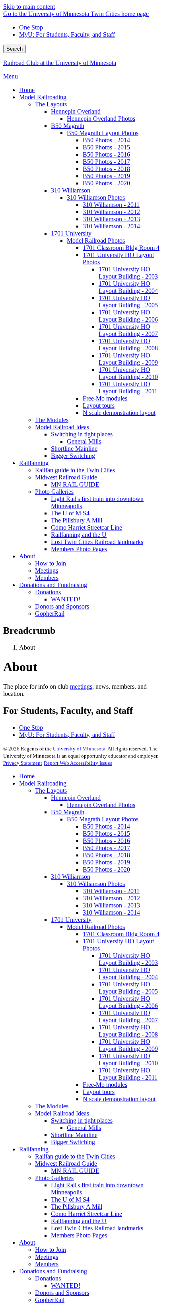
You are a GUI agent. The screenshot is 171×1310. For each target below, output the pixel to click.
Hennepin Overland (76, 797)
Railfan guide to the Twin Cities (75, 1156)
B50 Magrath (67, 812)
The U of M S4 (70, 1199)
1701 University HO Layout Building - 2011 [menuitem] (128, 388)
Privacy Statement (22, 763)
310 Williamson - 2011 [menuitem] (111, 204)
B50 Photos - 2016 (106, 840)
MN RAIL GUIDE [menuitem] (75, 484)
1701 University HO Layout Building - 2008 (128, 1031)
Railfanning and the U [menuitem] (79, 534)
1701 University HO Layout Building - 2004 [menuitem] (128, 287)
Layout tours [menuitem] (99, 405)
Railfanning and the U (79, 1221)
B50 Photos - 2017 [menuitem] (106, 161)
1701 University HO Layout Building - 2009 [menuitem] (128, 359)
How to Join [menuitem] (50, 563)
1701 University (71, 919)
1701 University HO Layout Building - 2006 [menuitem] (128, 316)
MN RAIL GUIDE (75, 1170)
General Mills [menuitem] (84, 441)
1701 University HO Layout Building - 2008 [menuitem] (128, 345)
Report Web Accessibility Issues (78, 763)
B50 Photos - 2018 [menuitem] (106, 168)
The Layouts (51, 790)
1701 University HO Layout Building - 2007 (128, 1016)
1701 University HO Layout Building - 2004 (128, 973)
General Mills (84, 1127)
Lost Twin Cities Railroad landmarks (97, 1228)
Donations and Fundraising (53, 1271)
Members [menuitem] (46, 577)
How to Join (50, 1249)
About (27, 1242)
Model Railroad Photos (96, 926)
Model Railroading (42, 783)
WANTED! (65, 1285)
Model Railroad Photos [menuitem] (96, 240)
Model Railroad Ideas (62, 1113)
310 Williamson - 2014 (111, 912)
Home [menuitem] (27, 89)
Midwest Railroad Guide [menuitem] (66, 477)
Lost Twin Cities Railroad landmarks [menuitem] (97, 541)
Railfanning (34, 1149)
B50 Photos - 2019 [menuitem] (106, 176)
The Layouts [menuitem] (51, 104)
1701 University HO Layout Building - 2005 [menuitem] (128, 301)
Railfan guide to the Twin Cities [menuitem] (75, 470)
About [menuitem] (27, 556)
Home (27, 776)
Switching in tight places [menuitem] (82, 434)
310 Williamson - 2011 (111, 891)
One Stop (31, 27)
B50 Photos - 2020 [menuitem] (106, 183)
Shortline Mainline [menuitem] (74, 448)
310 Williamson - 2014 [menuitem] (111, 226)
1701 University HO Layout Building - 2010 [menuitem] (128, 373)
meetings (81, 686)
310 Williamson (70, 876)
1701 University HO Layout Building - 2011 (128, 1074)
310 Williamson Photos (96, 883)
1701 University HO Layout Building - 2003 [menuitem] (128, 273)
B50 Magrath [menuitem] (67, 125)
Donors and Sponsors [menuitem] (62, 606)
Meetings (46, 1256)
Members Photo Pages (79, 1235)
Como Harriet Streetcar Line (86, 1213)
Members (46, 1264)
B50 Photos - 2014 (106, 826)
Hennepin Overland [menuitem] (76, 111)
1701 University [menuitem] (71, 233)
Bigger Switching (73, 1142)
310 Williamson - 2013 (111, 905)
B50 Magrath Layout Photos (102, 819)
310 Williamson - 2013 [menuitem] (111, 219)
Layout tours (99, 1091)
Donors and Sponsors (62, 1292)
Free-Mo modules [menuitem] (105, 398)
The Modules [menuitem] (51, 419)
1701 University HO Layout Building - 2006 (128, 1002)
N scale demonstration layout (119, 1099)
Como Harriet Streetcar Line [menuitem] (86, 527)
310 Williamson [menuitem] (70, 190)
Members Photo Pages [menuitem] (79, 549)
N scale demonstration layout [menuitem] (119, 412)
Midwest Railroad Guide (66, 1163)
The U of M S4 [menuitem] (70, 513)
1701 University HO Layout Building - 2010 (128, 1059)
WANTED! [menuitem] (65, 599)
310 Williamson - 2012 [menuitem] (111, 211)
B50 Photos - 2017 (106, 848)
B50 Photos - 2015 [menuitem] (106, 147)
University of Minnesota (79, 749)
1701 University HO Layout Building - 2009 (128, 1045)
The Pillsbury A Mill (76, 1206)
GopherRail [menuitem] (49, 613)
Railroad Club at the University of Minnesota (59, 62)
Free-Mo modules (105, 1084)
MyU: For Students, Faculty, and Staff (67, 34)
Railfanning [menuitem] (34, 463)
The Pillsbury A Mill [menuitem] (76, 520)
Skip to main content (29, 6)
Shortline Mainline (74, 1134)
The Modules (51, 1106)
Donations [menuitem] (48, 592)
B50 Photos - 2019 (106, 862)
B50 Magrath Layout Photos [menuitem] (102, 133)
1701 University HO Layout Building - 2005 (128, 988)
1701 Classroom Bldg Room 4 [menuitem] (121, 247)
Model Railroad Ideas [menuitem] (62, 427)
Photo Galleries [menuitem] (54, 491)
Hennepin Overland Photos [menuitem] (101, 118)
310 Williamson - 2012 (111, 898)
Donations (48, 1278)
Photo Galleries (54, 1177)
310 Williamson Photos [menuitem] (96, 197)
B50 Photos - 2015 (106, 833)
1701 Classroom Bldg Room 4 (121, 934)
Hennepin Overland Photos (101, 804)
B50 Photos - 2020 (106, 869)
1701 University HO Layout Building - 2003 (128, 959)
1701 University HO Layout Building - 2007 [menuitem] (128, 330)
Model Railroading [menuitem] (42, 97)
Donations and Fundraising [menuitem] (53, 584)
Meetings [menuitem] (46, 570)
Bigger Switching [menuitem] (73, 455)
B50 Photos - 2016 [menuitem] (106, 154)
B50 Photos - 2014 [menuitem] (106, 140)
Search (14, 49)
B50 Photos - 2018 (106, 855)
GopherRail (49, 1299)
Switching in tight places (82, 1120)
